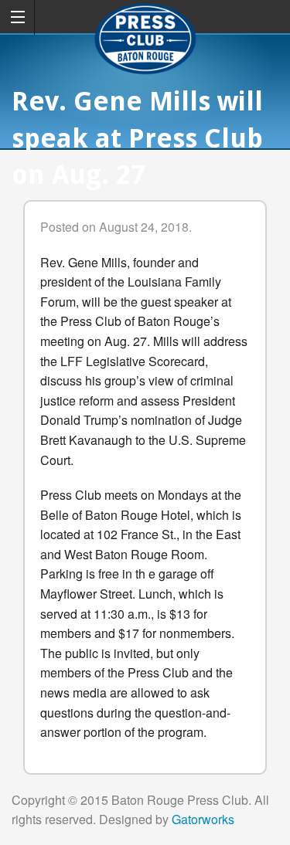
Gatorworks (203, 819)
